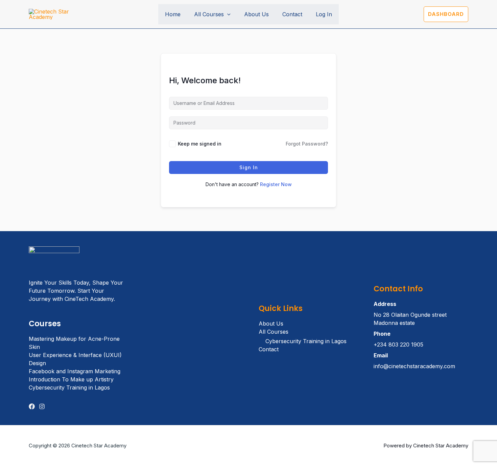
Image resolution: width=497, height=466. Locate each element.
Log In (324, 14)
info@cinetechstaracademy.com (414, 366)
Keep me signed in (199, 144)
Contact (292, 14)
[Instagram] (42, 406)
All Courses (209, 14)
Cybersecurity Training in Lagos (69, 387)
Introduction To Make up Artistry (71, 379)
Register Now (276, 184)
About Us (256, 14)
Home (173, 14)
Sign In (248, 167)
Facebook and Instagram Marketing (74, 371)
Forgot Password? (307, 144)
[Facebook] (32, 406)
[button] (227, 14)
